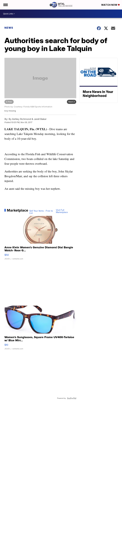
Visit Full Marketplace (62, 211)
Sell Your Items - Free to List (41, 212)
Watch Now (109, 4)
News (8, 27)
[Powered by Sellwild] (71, 398)
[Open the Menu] (5, 5)
